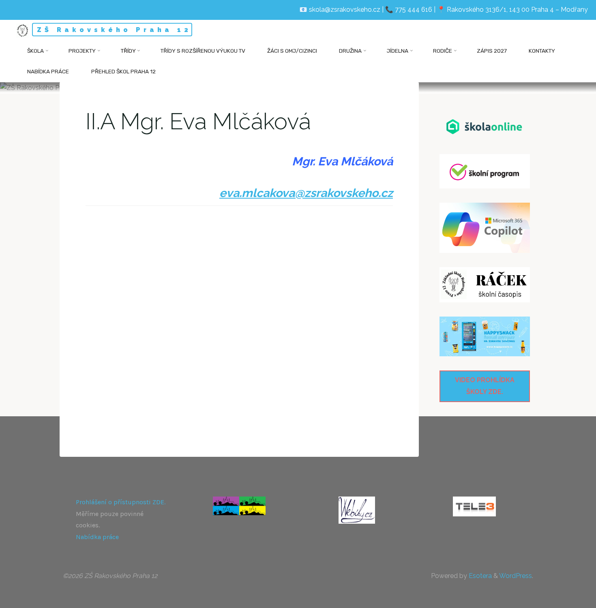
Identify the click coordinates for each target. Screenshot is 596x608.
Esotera (479, 576)
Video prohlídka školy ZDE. (485, 386)
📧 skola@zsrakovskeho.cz (339, 9)
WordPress (515, 576)
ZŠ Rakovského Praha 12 (114, 30)
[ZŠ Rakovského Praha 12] (22, 30)
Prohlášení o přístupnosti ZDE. (120, 502)
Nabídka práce (97, 537)
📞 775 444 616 (408, 9)
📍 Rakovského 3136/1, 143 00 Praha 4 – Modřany (512, 9)
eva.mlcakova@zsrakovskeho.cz (306, 192)
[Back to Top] (564, 596)
